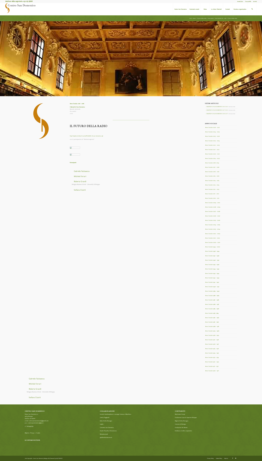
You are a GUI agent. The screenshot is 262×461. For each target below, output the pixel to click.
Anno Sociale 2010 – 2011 (212, 198)
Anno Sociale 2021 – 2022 (212, 149)
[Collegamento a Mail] (235, 458)
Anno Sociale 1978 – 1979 (212, 335)
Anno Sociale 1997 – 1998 (212, 255)
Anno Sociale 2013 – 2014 (212, 185)
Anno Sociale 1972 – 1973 (212, 362)
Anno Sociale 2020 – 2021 (212, 154)
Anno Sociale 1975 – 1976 (212, 348)
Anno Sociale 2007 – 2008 (212, 211)
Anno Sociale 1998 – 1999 (212, 251)
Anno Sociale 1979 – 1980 (212, 331)
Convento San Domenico (107, 427)
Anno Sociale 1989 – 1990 (212, 291)
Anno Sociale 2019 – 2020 (212, 158)
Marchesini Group (180, 414)
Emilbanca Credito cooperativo (183, 431)
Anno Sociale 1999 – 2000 (212, 247)
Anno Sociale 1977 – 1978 (212, 339)
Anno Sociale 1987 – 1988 (212, 300)
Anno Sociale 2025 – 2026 (212, 136)
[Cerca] (252, 9)
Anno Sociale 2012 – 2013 (212, 189)
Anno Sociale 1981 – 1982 (212, 322)
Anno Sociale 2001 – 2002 (212, 238)
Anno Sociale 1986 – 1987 (212, 304)
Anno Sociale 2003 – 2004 (212, 229)
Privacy (32, 433)
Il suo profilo (248, 1)
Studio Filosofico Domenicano (108, 431)
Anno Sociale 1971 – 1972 (212, 366)
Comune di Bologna (180, 424)
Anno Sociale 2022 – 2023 (212, 145)
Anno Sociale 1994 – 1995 (212, 269)
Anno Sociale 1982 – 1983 (212, 317)
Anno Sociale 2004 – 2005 (212, 224)
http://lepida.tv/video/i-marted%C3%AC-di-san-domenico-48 (86, 136)
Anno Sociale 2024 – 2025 (212, 132)
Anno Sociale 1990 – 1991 (212, 286)
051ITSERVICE (59, 458)
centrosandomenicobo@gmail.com (39, 421)
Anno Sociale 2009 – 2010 (212, 202)
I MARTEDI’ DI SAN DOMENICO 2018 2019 (217, 106)
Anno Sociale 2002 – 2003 (212, 233)
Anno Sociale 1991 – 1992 (212, 282)
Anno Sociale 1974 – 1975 (212, 353)
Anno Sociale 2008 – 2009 (212, 207)
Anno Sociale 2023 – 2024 (212, 140)
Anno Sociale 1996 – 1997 (212, 260)
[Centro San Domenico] (20, 9)
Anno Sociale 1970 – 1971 (212, 370)
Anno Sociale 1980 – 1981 (212, 326)
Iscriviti (255, 1)
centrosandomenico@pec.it (35, 423)
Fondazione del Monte (181, 427)
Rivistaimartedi (104, 434)
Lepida (101, 424)
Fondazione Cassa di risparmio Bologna (186, 417)
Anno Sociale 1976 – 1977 (212, 344)
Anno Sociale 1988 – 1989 (212, 295)
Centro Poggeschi (104, 417)
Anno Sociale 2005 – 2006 (212, 220)
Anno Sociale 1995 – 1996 (212, 264)
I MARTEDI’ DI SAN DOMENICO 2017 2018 (217, 110)
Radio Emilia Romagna (106, 421)
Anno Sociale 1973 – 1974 (212, 357)
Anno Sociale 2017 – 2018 (212, 167)
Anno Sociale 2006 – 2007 (212, 216)
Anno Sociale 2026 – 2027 (212, 127)
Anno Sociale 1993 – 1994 (212, 273)
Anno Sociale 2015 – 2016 (212, 176)
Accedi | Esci (240, 1)
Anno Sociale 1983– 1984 (212, 313)
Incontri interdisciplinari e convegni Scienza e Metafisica (115, 414)
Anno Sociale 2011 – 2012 (212, 193)
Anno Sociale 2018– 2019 (212, 163)
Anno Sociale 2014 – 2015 (212, 180)
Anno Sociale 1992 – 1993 (212, 278)
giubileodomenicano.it (106, 437)
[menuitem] (240, 1)
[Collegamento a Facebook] (232, 458)
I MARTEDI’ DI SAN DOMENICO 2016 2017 (217, 113)
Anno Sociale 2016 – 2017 (212, 171)
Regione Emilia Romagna (181, 421)
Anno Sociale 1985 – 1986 (212, 308)
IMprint (27, 433)
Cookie (38, 433)
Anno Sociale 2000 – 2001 (212, 242)
